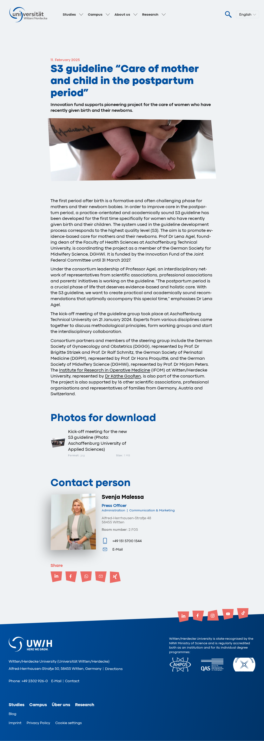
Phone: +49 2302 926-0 (28, 681)
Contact (72, 681)
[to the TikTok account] (243, 614)
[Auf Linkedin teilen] (56, 577)
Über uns (61, 704)
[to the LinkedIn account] (183, 617)
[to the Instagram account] (213, 615)
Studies (69, 14)
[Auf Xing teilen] (115, 577)
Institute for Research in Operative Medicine (104, 370)
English (245, 14)
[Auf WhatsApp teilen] (86, 577)
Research (150, 14)
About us (122, 14)
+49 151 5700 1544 (127, 541)
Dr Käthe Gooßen (123, 376)
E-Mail (117, 549)
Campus (95, 14)
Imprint (15, 723)
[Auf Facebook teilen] (71, 577)
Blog (12, 714)
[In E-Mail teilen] (101, 577)
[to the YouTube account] (228, 615)
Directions (114, 669)
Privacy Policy (38, 723)
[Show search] (228, 14)
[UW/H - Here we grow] (28, 14)
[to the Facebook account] (198, 616)
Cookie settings (68, 723)
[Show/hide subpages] (81, 14)
